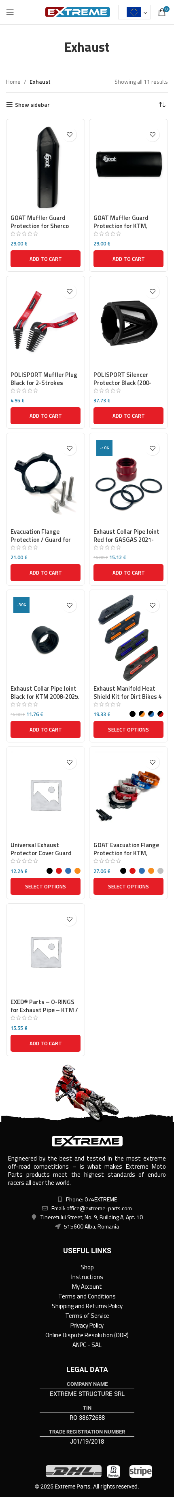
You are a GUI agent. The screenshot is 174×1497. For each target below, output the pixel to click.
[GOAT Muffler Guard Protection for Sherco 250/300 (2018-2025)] (46, 167)
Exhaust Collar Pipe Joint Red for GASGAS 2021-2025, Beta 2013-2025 (126, 539)
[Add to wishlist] (69, 134)
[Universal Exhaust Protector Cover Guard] (46, 794)
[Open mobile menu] (10, 12)
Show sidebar (32, 104)
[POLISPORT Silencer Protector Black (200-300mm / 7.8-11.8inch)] (128, 324)
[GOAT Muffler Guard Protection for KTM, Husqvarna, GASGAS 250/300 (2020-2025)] (128, 167)
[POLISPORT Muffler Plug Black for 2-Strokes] (46, 324)
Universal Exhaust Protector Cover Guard (41, 849)
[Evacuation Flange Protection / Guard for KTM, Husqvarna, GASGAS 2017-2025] (46, 480)
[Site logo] (77, 11)
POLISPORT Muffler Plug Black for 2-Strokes (44, 378)
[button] (46, 258)
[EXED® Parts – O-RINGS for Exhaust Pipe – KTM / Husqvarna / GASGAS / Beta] (46, 951)
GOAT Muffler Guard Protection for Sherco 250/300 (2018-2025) (40, 226)
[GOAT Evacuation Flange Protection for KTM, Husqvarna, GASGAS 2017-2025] (128, 794)
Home (13, 81)
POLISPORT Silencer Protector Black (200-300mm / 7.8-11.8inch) (123, 382)
